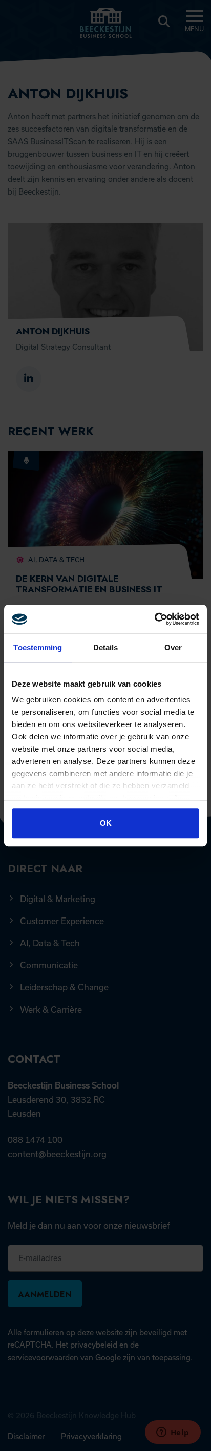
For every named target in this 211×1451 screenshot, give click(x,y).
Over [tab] (173, 647)
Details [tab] (105, 647)
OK (106, 823)
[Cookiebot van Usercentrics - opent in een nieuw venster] (154, 619)
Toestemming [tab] (37, 647)
